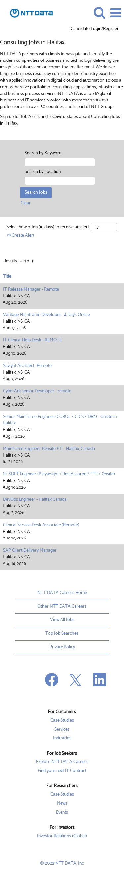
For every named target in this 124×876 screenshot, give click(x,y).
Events (62, 812)
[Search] (99, 12)
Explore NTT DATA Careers (62, 762)
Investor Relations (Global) (62, 836)
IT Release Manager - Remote (31, 289)
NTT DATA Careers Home (62, 593)
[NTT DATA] (29, 13)
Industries (62, 738)
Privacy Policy (62, 647)
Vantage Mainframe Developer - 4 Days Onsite (46, 315)
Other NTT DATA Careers (62, 606)
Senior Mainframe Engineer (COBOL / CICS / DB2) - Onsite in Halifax (60, 420)
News (62, 803)
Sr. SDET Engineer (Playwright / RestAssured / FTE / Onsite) (59, 474)
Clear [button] (26, 203)
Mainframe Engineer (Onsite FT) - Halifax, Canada (49, 449)
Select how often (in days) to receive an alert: (48, 227)
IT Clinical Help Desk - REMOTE (32, 340)
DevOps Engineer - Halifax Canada (35, 499)
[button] (115, 12)
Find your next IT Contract (62, 771)
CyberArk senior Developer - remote (37, 391)
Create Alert (22, 235)
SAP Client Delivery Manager (30, 550)
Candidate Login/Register (95, 29)
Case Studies (62, 720)
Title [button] (7, 276)
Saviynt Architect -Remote (27, 366)
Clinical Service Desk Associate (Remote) (41, 525)
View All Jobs (62, 620)
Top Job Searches (62, 633)
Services (62, 729)
